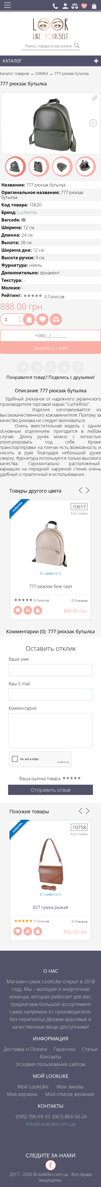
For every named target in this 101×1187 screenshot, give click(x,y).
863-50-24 (70, 1116)
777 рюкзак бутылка (71, 73)
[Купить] (29, 319)
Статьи (89, 1049)
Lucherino (27, 212)
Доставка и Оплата (25, 1049)
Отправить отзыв (51, 790)
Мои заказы (70, 1086)
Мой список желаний (69, 1094)
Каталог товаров (14, 73)
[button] (94, 98)
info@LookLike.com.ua (50, 1124)
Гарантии (64, 1049)
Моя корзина (22, 1094)
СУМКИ (41, 73)
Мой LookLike (33, 1086)
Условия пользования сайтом (50, 1064)
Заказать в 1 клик (51, 348)
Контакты (50, 1056)
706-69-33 (33, 1116)
